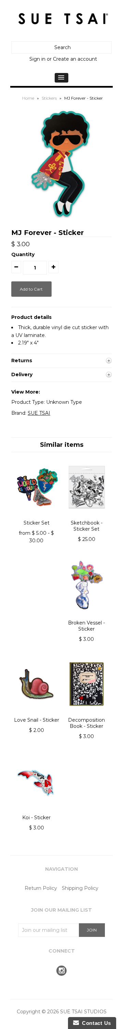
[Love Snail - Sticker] (36, 713)
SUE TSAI (39, 413)
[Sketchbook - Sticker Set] (87, 516)
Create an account (75, 59)
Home (28, 98)
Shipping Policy (80, 888)
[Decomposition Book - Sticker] (87, 713)
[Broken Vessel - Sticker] (87, 616)
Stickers (49, 98)
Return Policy (41, 888)
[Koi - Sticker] (36, 811)
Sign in (37, 59)
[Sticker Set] (36, 516)
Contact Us (95, 1023)
